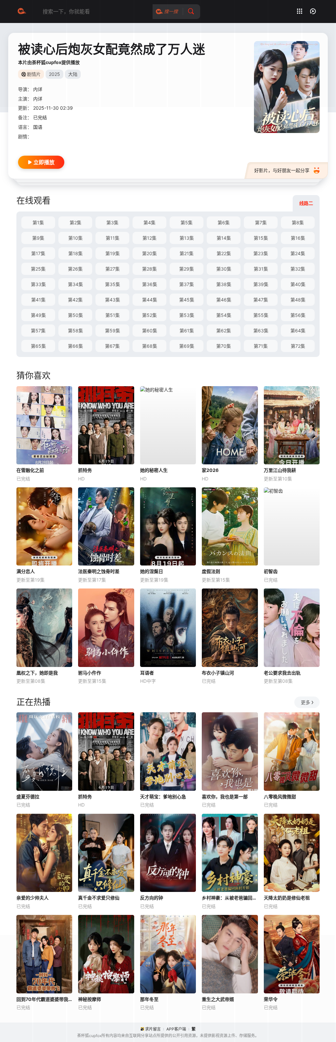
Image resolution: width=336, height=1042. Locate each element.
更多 (305, 702)
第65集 (38, 346)
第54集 (223, 315)
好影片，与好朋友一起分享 (281, 170)
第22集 (224, 253)
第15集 (261, 238)
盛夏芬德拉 (27, 796)
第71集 (261, 346)
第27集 (112, 269)
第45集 (186, 299)
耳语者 (147, 673)
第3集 (112, 222)
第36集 (149, 284)
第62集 (223, 330)
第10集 (75, 238)
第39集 (260, 284)
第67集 (112, 346)
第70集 (223, 346)
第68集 (149, 346)
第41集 (38, 299)
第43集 (112, 299)
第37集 (186, 284)
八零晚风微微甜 (280, 796)
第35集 (112, 284)
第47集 (260, 299)
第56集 (297, 315)
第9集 (38, 238)
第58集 (75, 330)
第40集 (297, 284)
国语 (37, 127)
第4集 (149, 222)
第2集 (75, 222)
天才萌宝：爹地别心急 (163, 796)
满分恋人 (25, 571)
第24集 (297, 253)
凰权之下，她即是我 (37, 673)
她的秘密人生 (154, 470)
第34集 (75, 284)
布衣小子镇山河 (218, 673)
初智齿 (271, 571)
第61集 (186, 330)
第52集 (149, 315)
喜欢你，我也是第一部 (225, 796)
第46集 (223, 299)
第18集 (75, 253)
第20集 (149, 253)
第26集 (75, 269)
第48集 (297, 299)
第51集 (112, 315)
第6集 (224, 222)
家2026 (210, 470)
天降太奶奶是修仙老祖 (287, 897)
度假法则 (211, 571)
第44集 (149, 299)
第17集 (38, 253)
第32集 (297, 269)
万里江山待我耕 (280, 470)
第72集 (298, 346)
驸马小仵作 (89, 673)
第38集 (223, 284)
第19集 (112, 253)
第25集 (38, 269)
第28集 (149, 269)
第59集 (112, 330)
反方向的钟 (151, 897)
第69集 (186, 346)
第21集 (186, 253)
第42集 (75, 299)
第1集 (38, 222)
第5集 (186, 222)
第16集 (298, 238)
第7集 (261, 222)
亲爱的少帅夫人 (32, 897)
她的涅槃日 (151, 571)
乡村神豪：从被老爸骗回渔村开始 (230, 897)
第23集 (260, 253)
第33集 (38, 284)
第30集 (223, 269)
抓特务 (85, 470)
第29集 (186, 269)
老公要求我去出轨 (282, 673)
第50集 (75, 315)
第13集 (186, 238)
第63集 (260, 330)
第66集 (75, 346)
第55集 (260, 315)
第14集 (224, 238)
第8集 (298, 222)
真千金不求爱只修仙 (98, 897)
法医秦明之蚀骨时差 (98, 571)
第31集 (261, 269)
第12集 (149, 238)
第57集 (38, 330)
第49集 (38, 315)
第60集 (149, 330)
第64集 (297, 330)
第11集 (112, 238)
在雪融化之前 (30, 470)
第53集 (186, 315)
